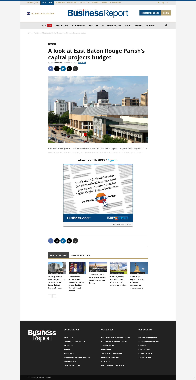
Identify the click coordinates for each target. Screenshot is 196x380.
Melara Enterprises (147, 337)
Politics (36, 33)
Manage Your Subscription (77, 357)
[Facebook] (158, 3)
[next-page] (54, 296)
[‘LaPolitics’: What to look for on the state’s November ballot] (98, 267)
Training (150, 25)
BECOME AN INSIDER (150, 13)
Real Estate (62, 25)
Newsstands (70, 361)
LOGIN (166, 13)
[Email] (69, 68)
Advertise (60, 2)
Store (67, 349)
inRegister (106, 349)
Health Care (78, 25)
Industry (93, 25)
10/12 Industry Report (111, 353)
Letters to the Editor (74, 341)
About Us (68, 337)
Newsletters (114, 25)
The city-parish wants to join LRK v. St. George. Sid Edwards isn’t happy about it (56, 282)
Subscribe (71, 2)
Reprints (96, 2)
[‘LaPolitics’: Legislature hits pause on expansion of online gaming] (139, 268)
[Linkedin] (163, 3)
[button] (166, 25)
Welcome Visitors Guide (112, 365)
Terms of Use (144, 357)
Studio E (105, 361)
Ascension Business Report (114, 341)
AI (103, 25)
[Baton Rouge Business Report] (98, 13)
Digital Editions (72, 365)
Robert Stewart (56, 63)
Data (46, 25)
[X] (167, 3)
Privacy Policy (145, 353)
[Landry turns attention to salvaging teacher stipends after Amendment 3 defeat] (77, 268)
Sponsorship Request (148, 341)
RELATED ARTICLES (58, 255)
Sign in (112, 160)
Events (138, 25)
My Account (47, 2)
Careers (142, 345)
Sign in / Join (32, 2)
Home (29, 33)
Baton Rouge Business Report (115, 337)
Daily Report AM (55, 273)
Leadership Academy (110, 357)
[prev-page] (49, 296)
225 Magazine (107, 345)
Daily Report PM (75, 273)
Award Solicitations (111, 2)
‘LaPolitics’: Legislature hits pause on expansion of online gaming (137, 282)
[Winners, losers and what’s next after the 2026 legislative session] (118, 268)
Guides (128, 25)
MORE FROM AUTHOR (81, 255)
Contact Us (84, 2)
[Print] (75, 68)
